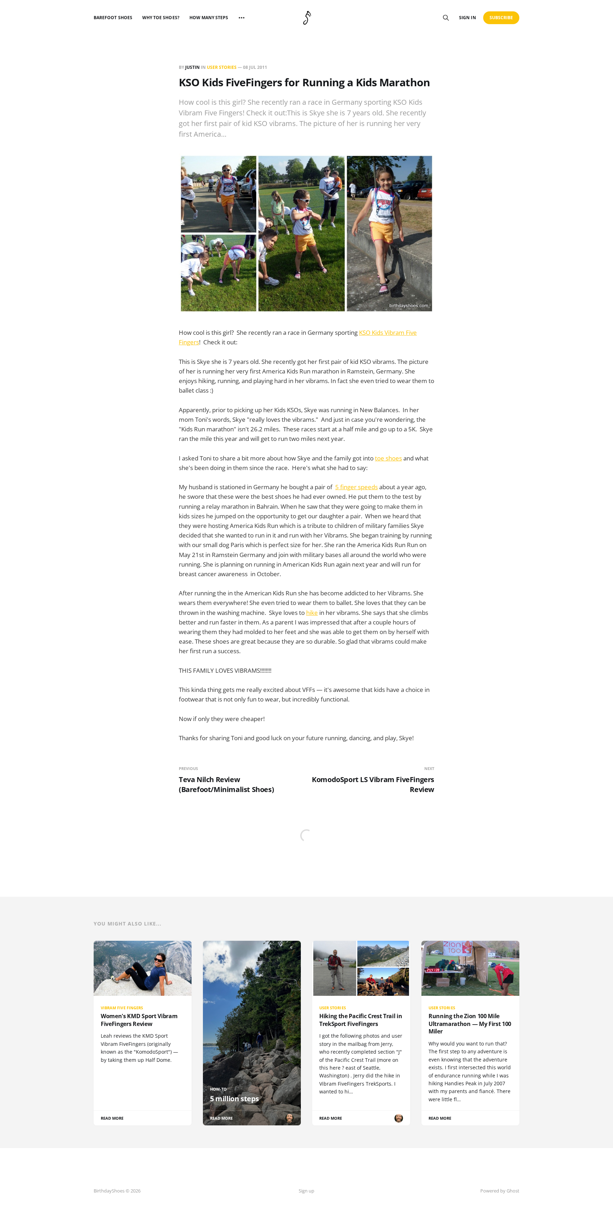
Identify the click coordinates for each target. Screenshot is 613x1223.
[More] (241, 17)
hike (312, 612)
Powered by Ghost (499, 1190)
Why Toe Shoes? (161, 18)
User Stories (222, 67)
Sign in (467, 18)
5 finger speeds (356, 487)
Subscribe (501, 18)
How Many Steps (208, 18)
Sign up (306, 1190)
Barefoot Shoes (113, 18)
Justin (192, 67)
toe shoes (388, 458)
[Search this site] (446, 17)
